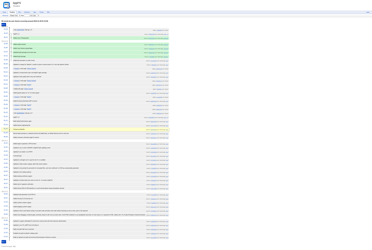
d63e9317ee (159, 85)
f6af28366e (154, 203)
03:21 (6, 71)
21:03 (6, 167)
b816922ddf (154, 152)
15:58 (6, 43)
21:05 (6, 163)
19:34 (6, 193)
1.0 (167, 117)
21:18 (6, 155)
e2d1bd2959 (154, 148)
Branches (27, 12)
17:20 (6, 210)
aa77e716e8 (154, 125)
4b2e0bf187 (154, 180)
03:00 (6, 96)
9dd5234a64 (154, 101)
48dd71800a (154, 129)
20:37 (6, 175)
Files (19, 12)
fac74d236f (154, 194)
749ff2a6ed (154, 65)
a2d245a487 (154, 93)
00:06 (6, 136)
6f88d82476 (154, 184)
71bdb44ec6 (154, 199)
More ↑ (4, 24)
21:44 (6, 224)
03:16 (6, 80)
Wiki (48, 12)
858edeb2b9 (154, 121)
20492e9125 (159, 68)
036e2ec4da (151, 52)
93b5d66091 (154, 164)
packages (166, 38)
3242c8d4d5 (154, 172)
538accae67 (154, 207)
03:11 (6, 84)
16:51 (6, 183)
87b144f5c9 (154, 160)
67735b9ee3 (154, 211)
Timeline (12, 12)
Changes (16, 68)
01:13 (6, 128)
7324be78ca (154, 133)
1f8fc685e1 (159, 89)
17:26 (6, 228)
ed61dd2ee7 (159, 81)
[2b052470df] (20, 30)
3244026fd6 (154, 176)
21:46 (6, 220)
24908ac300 (154, 225)
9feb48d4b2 (159, 105)
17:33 (6, 201)
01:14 (6, 124)
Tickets (41, 12)
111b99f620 (154, 168)
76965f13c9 (154, 233)
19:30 (6, 29)
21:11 (6, 159)
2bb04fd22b (154, 229)
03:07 (6, 92)
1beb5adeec (154, 137)
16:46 (6, 214)
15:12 (6, 55)
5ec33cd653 (154, 60)
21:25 (6, 143)
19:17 (6, 197)
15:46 (6, 47)
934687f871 (151, 44)
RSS (14, 246)
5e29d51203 (154, 73)
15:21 (6, 51)
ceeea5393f (159, 97)
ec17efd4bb (154, 237)
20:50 (6, 171)
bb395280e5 (152, 117)
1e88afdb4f (159, 30)
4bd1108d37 (154, 77)
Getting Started (31, 68)
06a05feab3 (159, 113)
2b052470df (152, 34)
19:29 (6, 33)
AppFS (17, 3)
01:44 (6, 104)
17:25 (6, 232)
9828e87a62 (159, 109)
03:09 (6, 88)
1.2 (167, 34)
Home (4, 12)
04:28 (6, 63)
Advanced (5, 15)
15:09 (6, 59)
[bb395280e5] (20, 113)
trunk (165, 34)
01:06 (6, 132)
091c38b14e (154, 156)
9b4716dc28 (151, 38)
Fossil (10, 246)
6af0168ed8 (154, 221)
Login (367, 12)
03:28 (6, 67)
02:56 (6, 100)
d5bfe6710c (154, 215)
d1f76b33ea (151, 48)
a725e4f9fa (151, 56)
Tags (34, 12)
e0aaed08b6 (154, 144)
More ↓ (4, 242)
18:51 (6, 37)
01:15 (6, 112)
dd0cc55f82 (154, 188)
